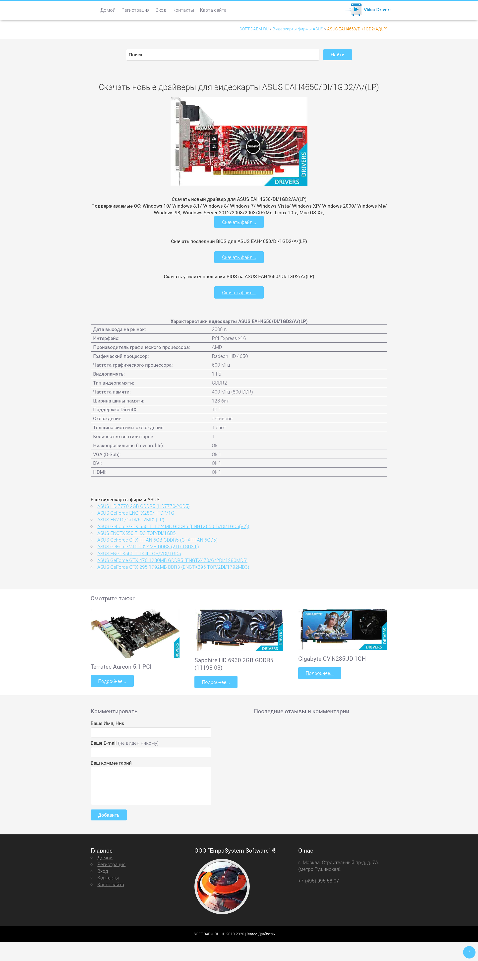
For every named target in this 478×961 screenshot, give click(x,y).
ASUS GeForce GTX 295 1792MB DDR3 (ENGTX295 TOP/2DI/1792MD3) (173, 567)
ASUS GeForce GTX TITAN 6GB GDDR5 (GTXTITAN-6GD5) (157, 540)
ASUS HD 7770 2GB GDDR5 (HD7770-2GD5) (143, 506)
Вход (161, 10)
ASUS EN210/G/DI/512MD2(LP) (130, 519)
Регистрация (135, 10)
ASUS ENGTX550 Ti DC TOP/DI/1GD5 (136, 533)
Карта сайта (213, 10)
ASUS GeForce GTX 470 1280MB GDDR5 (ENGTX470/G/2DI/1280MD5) (172, 560)
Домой (108, 10)
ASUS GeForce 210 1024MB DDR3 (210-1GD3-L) (148, 546)
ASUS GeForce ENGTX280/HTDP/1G (135, 513)
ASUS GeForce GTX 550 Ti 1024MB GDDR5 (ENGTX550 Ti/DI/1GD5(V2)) (173, 526)
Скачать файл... (239, 222)
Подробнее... (112, 681)
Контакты (183, 10)
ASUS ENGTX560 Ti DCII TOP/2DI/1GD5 (139, 553)
